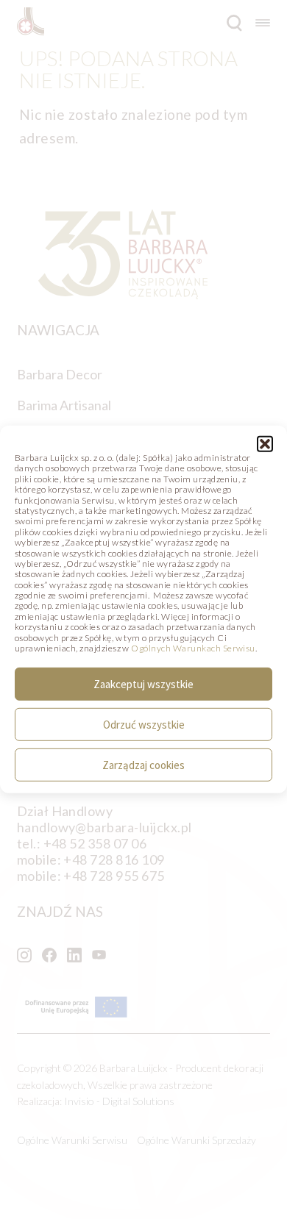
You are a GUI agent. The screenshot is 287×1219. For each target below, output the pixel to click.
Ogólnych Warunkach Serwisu (193, 648)
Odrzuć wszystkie (144, 725)
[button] (265, 444)
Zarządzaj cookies (143, 765)
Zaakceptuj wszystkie (143, 684)
